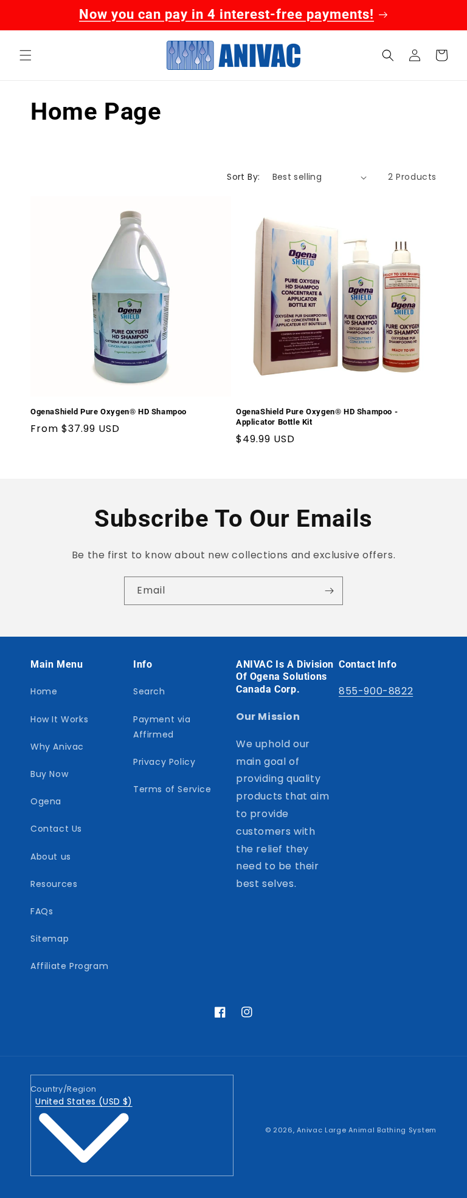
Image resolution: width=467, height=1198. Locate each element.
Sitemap (49, 939)
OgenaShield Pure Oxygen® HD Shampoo (108, 411)
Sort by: (243, 177)
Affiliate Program (69, 966)
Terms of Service (172, 789)
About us (50, 857)
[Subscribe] (329, 591)
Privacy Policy (164, 762)
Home (43, 691)
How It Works (59, 719)
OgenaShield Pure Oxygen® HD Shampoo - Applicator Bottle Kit (317, 416)
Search (149, 691)
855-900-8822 (376, 691)
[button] (25, 55)
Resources (53, 884)
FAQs (41, 911)
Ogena (45, 801)
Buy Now (49, 774)
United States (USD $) (83, 1101)
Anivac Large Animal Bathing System (367, 1130)
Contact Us (56, 829)
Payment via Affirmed (162, 727)
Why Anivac (57, 747)
